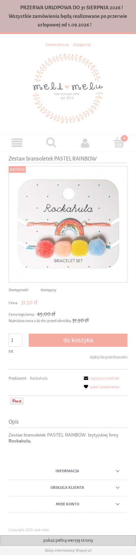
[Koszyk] (119, 142)
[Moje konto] (85, 143)
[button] (17, 143)
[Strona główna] (68, 88)
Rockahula (39, 378)
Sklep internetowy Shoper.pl (68, 550)
